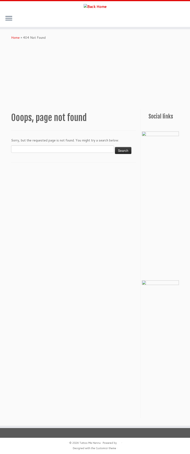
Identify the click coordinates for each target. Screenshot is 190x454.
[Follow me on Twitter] (155, 126)
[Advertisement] (95, 74)
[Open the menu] (8, 18)
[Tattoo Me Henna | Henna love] (95, 6)
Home (15, 37)
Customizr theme (106, 448)
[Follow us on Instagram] (144, 126)
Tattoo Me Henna (90, 443)
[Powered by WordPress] (119, 442)
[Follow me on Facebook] (150, 126)
